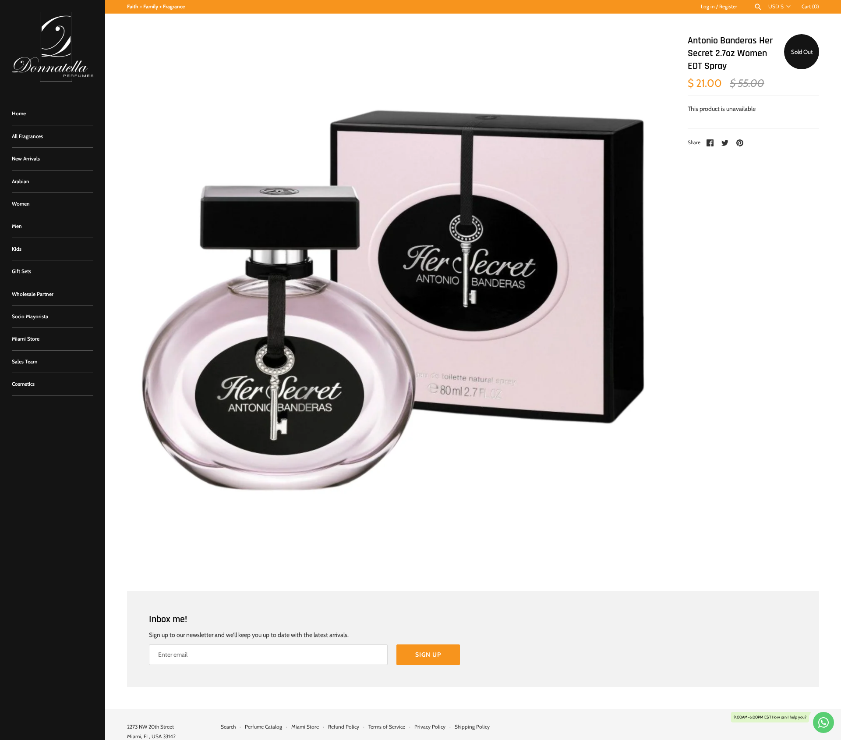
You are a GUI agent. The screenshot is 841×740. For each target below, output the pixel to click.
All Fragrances (27, 136)
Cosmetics (23, 384)
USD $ (776, 7)
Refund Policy (343, 727)
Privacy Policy (429, 727)
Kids (16, 249)
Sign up (428, 654)
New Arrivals (26, 159)
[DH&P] (52, 47)
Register (728, 7)
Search (228, 727)
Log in (708, 7)
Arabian (20, 181)
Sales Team (24, 362)
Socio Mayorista (30, 316)
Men (17, 226)
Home (19, 113)
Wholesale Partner (32, 294)
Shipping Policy (472, 727)
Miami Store (25, 339)
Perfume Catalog (263, 727)
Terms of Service (386, 727)
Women (21, 204)
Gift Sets (21, 271)
